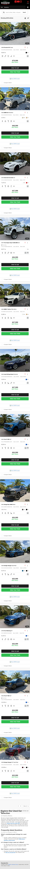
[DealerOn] (4, 863)
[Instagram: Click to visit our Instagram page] (21, 2)
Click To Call (15, 68)
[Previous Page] (18, 806)
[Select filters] (25, 18)
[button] (1, 7)
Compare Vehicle (8, 82)
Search (24, 12)
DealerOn (10, 864)
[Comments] (28, 56)
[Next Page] (20, 806)
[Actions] (27, 47)
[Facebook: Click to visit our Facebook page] (16, 2)
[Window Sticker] (28, 253)
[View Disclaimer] (14, 56)
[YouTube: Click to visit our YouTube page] (18, 2)
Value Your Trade (15, 72)
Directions (6, 7)
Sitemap (13, 864)
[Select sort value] (28, 18)
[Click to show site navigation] (28, 7)
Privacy (16, 864)
